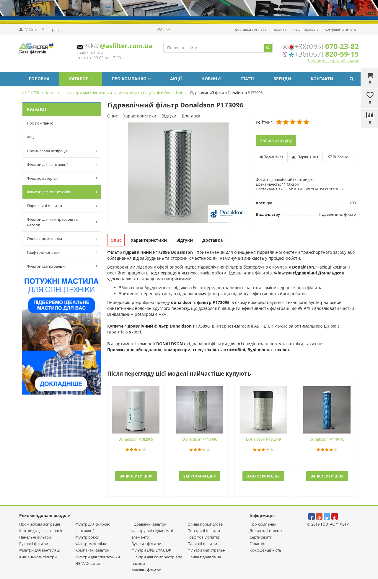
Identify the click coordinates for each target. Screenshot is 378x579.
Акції (176, 78)
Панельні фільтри (35, 537)
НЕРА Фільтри (87, 563)
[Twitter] (327, 516)
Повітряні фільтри (204, 530)
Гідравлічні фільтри (44, 205)
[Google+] (319, 516)
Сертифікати (261, 537)
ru (160, 29)
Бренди (282, 78)
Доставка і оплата (250, 29)
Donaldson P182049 (263, 439)
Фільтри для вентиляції (47, 164)
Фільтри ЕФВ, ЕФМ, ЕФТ (152, 550)
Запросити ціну (276, 140)
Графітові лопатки (43, 252)
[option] (178, 172)
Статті (247, 78)
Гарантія (279, 29)
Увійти (31, 29)
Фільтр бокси (87, 537)
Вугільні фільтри (146, 543)
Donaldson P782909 (135, 439)
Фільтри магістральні (46, 266)
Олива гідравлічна (204, 557)
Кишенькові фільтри (38, 557)
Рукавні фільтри (33, 543)
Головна (39, 78)
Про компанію (129, 78)
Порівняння (307, 156)
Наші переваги (306, 29)
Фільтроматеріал (42, 178)
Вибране (340, 156)
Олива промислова (44, 238)
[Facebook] (311, 516)
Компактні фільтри (92, 550)
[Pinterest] (334, 516)
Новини (211, 78)
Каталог (78, 78)
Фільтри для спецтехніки (49, 191)
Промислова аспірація (47, 150)
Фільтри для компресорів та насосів (52, 222)
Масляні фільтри (146, 570)
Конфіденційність (340, 29)
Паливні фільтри (202, 543)
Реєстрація (52, 29)
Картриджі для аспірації (40, 530)
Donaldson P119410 (326, 439)
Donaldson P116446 (199, 439)
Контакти (322, 78)
